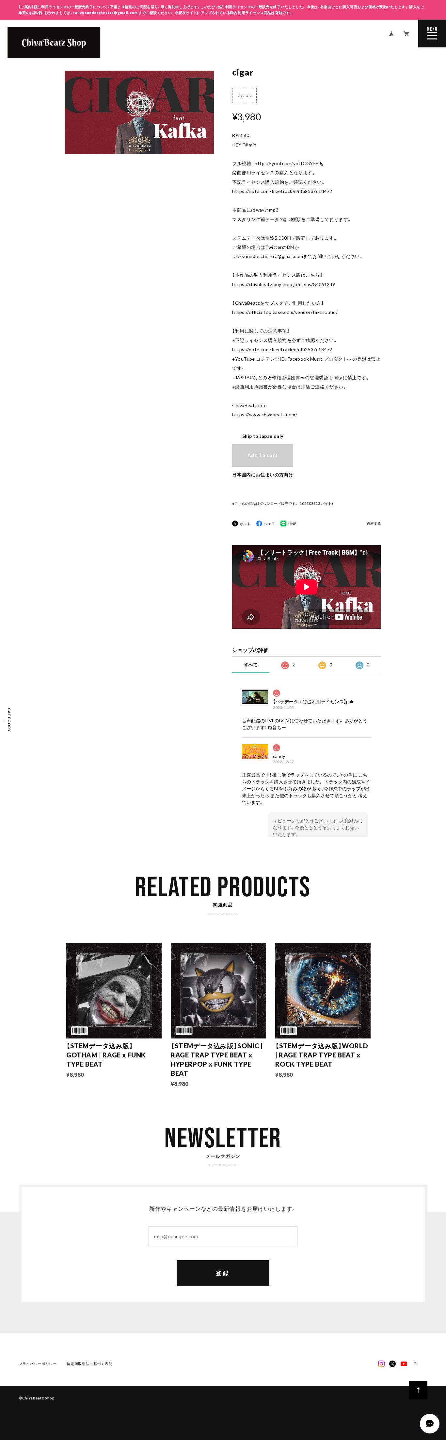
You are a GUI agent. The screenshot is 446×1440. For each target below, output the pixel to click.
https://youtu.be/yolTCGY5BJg (289, 163)
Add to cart (262, 455)
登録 (223, 1273)
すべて (251, 664)
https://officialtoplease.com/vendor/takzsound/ (285, 312)
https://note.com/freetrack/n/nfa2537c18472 (282, 191)
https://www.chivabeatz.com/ (264, 414)
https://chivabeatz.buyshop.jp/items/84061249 (283, 284)
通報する (374, 523)
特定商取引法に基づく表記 (89, 1364)
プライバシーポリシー (38, 1364)
